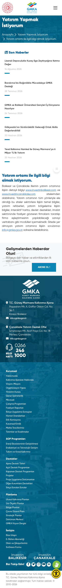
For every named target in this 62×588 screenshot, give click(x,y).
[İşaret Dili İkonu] (56, 565)
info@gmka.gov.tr (12, 230)
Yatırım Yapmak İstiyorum (33, 34)
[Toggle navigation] (55, 7)
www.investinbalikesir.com (41, 190)
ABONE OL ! (44, 267)
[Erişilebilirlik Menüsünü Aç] (56, 573)
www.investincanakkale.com (19, 194)
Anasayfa (7, 34)
